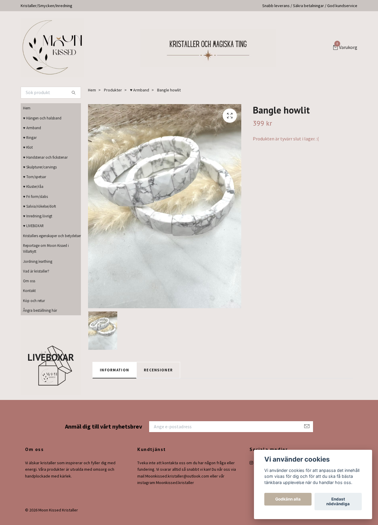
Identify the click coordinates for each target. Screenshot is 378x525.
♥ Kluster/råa (33, 186)
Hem (26, 108)
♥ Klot (28, 147)
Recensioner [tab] (158, 370)
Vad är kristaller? (36, 271)
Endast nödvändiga (338, 501)
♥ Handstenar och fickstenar (45, 157)
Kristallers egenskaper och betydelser (52, 235)
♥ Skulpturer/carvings (40, 167)
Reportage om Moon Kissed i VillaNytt (46, 248)
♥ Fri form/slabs (35, 196)
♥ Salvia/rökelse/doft (39, 206)
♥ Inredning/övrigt (37, 216)
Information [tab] (114, 370)
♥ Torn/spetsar (34, 176)
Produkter (113, 90)
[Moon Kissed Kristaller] (52, 47)
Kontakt (29, 290)
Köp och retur (34, 300)
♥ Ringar (30, 137)
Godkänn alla (288, 499)
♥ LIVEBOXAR (33, 225)
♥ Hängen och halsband (42, 118)
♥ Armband (32, 127)
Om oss (29, 280)
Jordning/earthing (37, 261)
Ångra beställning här (40, 310)
